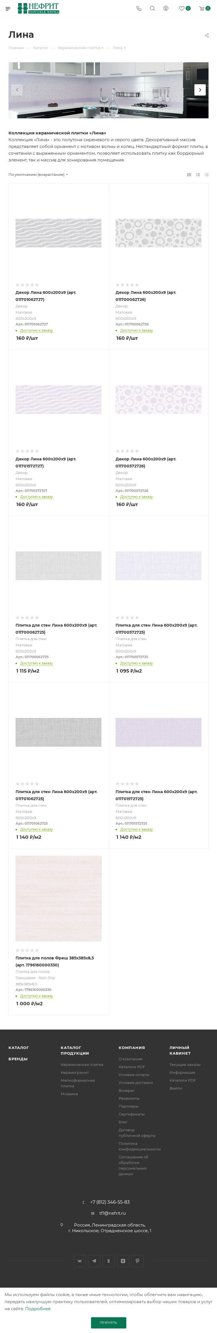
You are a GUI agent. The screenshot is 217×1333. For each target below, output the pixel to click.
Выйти (176, 1088)
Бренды (18, 1059)
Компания (132, 1047)
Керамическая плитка (82, 1064)
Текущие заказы (185, 1064)
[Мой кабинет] (165, 9)
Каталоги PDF (132, 1066)
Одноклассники (109, 1261)
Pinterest (137, 1261)
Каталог (18, 1047)
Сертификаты (132, 1114)
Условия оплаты (134, 1074)
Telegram (94, 1261)
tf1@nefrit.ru (112, 1213)
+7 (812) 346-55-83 (110, 1202)
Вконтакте (80, 1261)
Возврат (126, 1090)
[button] (200, 90)
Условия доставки (136, 1082)
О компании (130, 1059)
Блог (123, 1122)
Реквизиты (129, 1098)
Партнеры (128, 1106)
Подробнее (38, 1308)
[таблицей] (207, 174)
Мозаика (69, 1094)
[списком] (198, 174)
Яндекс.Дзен (123, 1261)
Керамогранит (75, 1072)
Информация (182, 1072)
